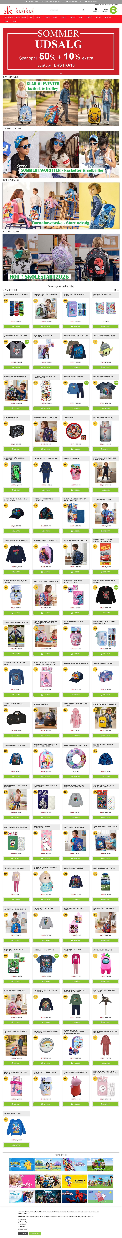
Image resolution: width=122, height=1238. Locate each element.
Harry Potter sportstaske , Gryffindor (13, 704)
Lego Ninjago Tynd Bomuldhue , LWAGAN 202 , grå (44, 499)
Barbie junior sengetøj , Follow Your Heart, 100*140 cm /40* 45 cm (44, 663)
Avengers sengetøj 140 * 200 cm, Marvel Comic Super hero (103, 786)
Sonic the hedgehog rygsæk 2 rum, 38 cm (105, 827)
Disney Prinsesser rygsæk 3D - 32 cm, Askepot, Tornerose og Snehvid (46, 745)
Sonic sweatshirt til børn (12, 1114)
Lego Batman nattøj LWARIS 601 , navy (46, 459)
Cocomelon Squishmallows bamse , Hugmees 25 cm (45, 868)
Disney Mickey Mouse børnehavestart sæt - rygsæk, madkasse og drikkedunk (74, 1032)
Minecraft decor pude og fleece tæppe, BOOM (14, 950)
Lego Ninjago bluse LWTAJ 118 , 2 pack (76, 336)
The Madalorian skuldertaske (103, 663)
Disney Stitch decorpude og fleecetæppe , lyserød (73, 581)
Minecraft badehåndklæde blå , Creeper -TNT (14, 458)
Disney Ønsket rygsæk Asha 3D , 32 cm (46, 541)
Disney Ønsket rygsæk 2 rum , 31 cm (45, 418)
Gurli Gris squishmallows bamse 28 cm (75, 1072)
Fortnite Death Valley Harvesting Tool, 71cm (104, 991)
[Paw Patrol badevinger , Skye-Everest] (105, 308)
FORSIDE (97, 5)
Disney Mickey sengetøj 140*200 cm (15, 827)
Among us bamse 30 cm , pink (102, 950)
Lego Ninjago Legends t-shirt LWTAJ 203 (15, 336)
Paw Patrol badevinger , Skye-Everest (103, 295)
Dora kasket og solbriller (72, 459)
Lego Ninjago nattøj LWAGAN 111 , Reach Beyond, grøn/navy (74, 991)
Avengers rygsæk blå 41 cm (102, 500)
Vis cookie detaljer (22, 1229)
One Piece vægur (69, 418)
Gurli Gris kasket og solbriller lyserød (74, 622)
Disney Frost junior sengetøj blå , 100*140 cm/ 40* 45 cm (75, 499)
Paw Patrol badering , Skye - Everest (75, 745)
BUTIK (106, 5)
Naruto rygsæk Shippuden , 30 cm (15, 909)
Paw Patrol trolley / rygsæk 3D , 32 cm (15, 1031)
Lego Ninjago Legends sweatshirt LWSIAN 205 (104, 581)
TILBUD (102, 5)
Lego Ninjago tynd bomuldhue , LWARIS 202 (103, 745)
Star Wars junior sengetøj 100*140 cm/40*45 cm (45, 786)
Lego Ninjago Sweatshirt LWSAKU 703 (16, 541)
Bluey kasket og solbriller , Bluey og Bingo (15, 581)
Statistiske (22, 1226)
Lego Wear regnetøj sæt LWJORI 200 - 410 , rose (105, 1031)
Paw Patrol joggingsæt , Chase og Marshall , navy (104, 458)
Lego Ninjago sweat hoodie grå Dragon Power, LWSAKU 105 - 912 (74, 786)
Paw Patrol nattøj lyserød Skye (14, 868)
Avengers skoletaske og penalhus (15, 377)
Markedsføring (23, 1222)
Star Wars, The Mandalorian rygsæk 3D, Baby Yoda (46, 1031)
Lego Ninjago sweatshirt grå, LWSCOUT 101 (43, 909)
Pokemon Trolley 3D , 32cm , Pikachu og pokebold (16, 786)
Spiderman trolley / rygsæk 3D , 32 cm (104, 909)
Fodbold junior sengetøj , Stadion (104, 868)
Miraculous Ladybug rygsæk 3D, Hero (46, 581)
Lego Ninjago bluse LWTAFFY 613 (74, 868)
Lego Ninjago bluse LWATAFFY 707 (14, 745)
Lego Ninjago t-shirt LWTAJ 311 (103, 377)
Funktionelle (23, 1224)
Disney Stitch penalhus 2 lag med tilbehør (74, 295)
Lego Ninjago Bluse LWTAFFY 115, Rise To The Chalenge (46, 991)
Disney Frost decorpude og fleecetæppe (43, 336)
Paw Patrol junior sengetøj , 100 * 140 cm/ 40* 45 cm (45, 376)
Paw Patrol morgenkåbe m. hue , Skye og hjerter (76, 704)
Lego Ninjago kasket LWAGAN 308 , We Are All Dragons (16, 499)
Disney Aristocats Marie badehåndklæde (42, 827)
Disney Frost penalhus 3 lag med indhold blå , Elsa (104, 622)
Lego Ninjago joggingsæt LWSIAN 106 (16, 622)
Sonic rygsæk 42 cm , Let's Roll (74, 827)
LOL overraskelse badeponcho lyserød (74, 909)
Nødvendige (23, 1219)
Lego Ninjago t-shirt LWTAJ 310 (44, 950)
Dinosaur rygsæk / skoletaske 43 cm (75, 541)
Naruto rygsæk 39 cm (41, 704)
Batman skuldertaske (11, 418)
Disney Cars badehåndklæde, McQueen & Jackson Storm (102, 540)
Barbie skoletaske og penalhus (14, 991)
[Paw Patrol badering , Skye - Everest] (75, 759)
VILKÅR (111, 5)
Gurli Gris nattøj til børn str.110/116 (72, 950)
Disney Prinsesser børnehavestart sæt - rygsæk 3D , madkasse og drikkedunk (45, 622)
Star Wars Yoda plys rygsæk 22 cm (104, 336)
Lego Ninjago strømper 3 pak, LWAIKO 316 (16, 295)
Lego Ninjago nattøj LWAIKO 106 (74, 377)
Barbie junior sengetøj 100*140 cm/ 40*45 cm (15, 1072)
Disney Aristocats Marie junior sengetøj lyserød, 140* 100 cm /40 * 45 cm (105, 1073)
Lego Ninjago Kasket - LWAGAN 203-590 (76, 663)
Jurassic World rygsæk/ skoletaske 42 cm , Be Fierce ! (46, 295)
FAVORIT (116, 5)
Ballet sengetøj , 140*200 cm (102, 418)
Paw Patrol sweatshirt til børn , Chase (15, 663)
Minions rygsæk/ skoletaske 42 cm (104, 704)
